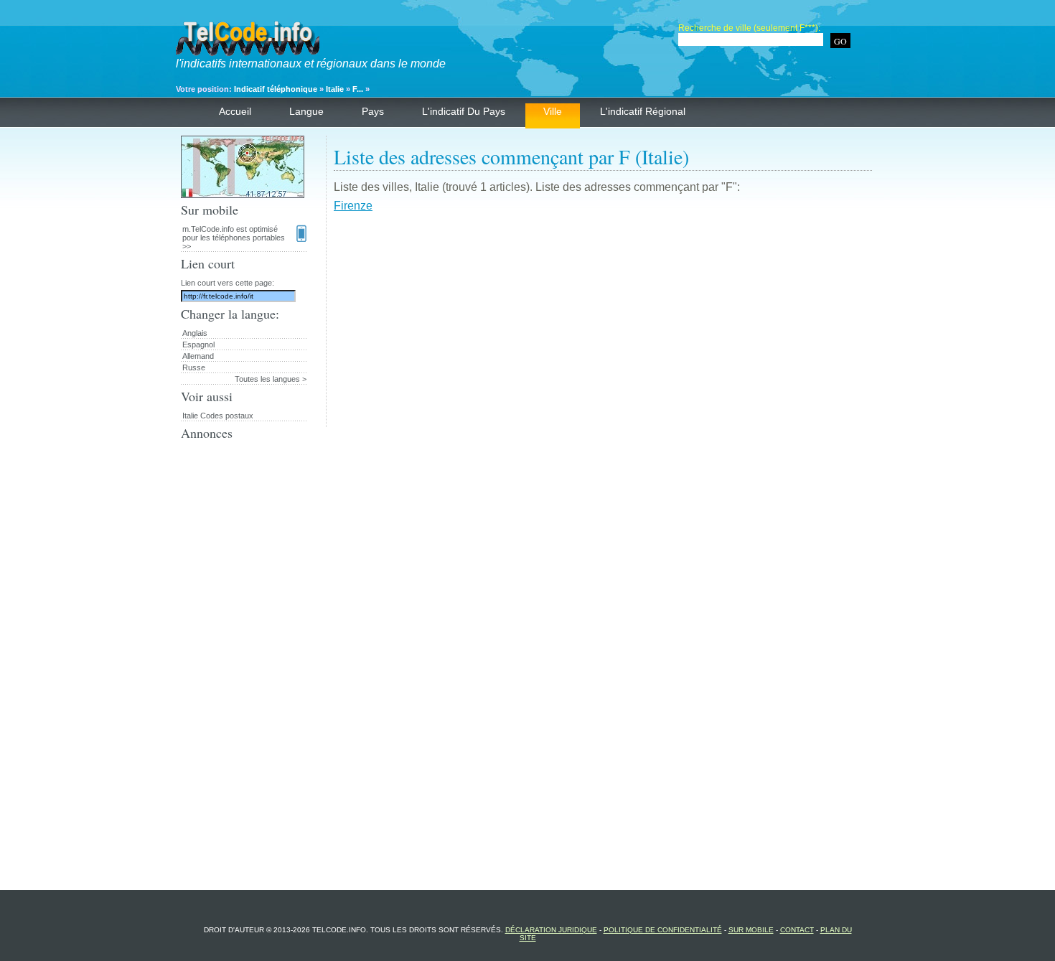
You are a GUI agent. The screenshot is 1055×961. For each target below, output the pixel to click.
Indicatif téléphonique (275, 89)
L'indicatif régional (642, 111)
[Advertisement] (603, 326)
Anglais (194, 333)
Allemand (198, 356)
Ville (552, 111)
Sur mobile (751, 930)
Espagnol (198, 344)
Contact (797, 930)
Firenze (353, 206)
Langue (306, 111)
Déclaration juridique (551, 930)
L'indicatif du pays (463, 111)
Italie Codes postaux (217, 415)
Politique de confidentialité (663, 930)
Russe (193, 367)
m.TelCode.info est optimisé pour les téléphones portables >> (233, 237)
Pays (373, 111)
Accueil (235, 111)
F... (357, 89)
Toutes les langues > (270, 379)
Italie (335, 89)
